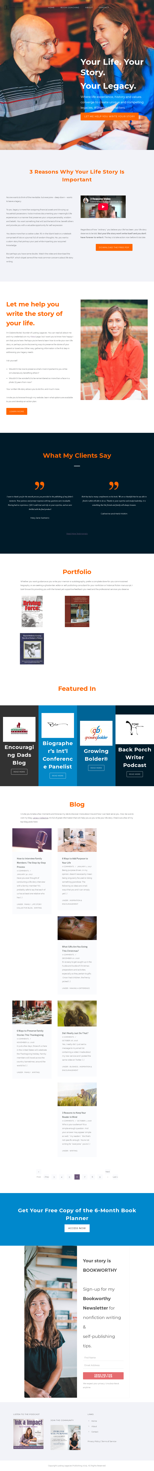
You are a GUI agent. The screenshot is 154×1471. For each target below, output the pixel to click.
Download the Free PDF (114, 247)
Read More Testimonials (77, 534)
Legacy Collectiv (40, 818)
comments (23, 871)
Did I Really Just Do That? (75, 1033)
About (89, 7)
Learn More (16, 411)
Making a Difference (79, 988)
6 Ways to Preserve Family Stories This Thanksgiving (30, 1032)
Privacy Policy (94, 1441)
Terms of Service (109, 1441)
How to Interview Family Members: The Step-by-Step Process (31, 862)
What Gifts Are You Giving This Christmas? (75, 948)
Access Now (77, 1228)
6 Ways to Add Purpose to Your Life (75, 860)
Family (27, 904)
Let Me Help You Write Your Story (109, 116)
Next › (108, 1172)
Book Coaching (70, 7)
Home (51, 7)
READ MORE (19, 772)
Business (73, 1067)
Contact (104, 7)
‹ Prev (46, 1177)
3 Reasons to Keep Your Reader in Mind (74, 1114)
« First (39, 1172)
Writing (38, 908)
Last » (115, 1177)
